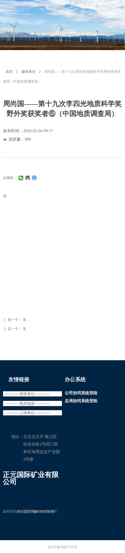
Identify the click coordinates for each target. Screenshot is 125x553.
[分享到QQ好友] (27, 178)
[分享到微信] (21, 178)
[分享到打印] (34, 178)
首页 (9, 72)
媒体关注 (28, 72)
